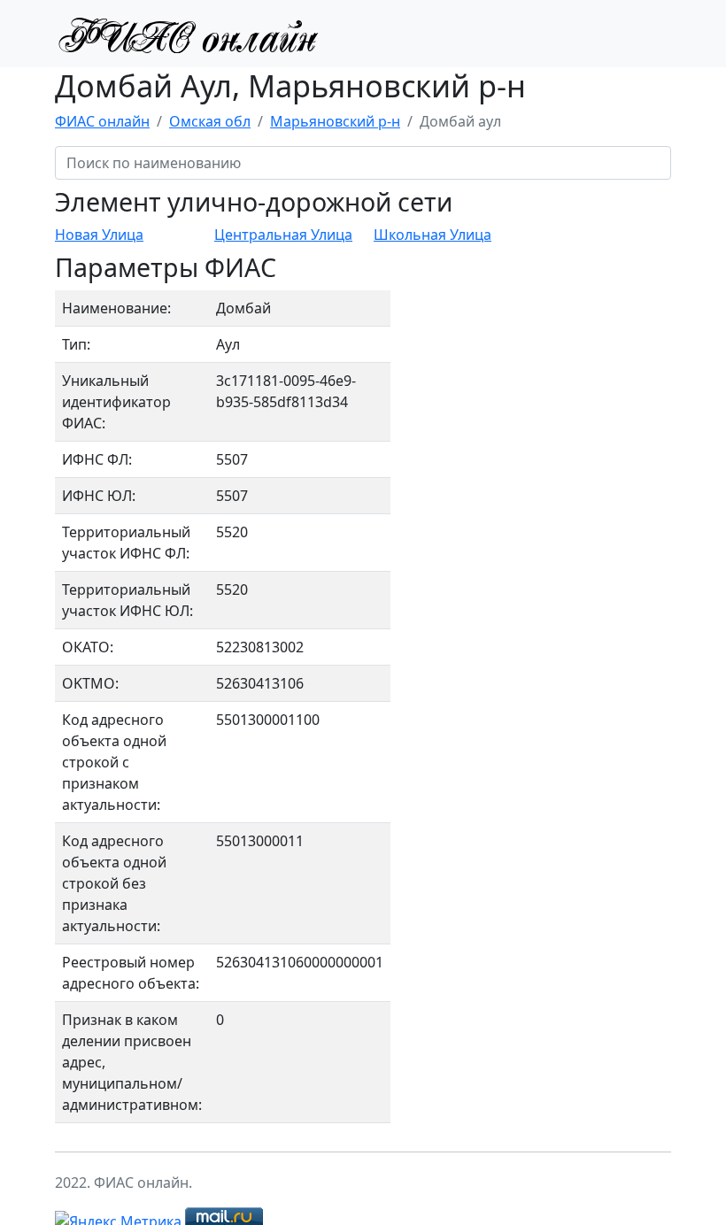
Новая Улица (99, 234)
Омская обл (210, 121)
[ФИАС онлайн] (188, 33)
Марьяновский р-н (335, 121)
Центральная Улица (283, 234)
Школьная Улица (432, 234)
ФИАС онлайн (102, 121)
